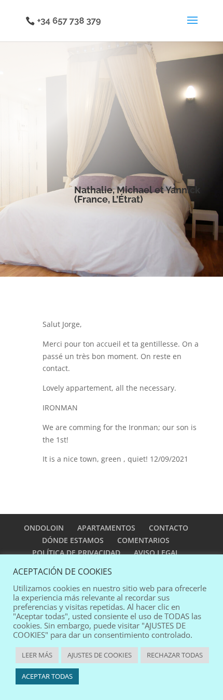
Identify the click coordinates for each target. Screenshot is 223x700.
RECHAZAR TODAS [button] (175, 655)
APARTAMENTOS (106, 528)
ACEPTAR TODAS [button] (47, 676)
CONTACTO (168, 528)
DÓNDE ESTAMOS (73, 540)
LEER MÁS (37, 655)
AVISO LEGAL (156, 553)
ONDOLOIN (44, 528)
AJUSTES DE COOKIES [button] (99, 655)
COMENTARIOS (143, 540)
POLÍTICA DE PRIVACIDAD (76, 553)
